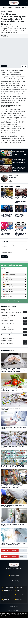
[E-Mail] (10, 180)
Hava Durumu (20, 587)
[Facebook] (10, 581)
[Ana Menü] (1, 2)
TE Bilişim (17, 610)
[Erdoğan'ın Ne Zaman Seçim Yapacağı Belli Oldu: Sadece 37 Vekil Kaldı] (7, 192)
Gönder (4, 256)
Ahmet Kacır (13, 177)
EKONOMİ (17, 7)
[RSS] (18, 581)
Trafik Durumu (19, 590)
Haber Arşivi (19, 599)
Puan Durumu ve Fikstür (7, 595)
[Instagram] (15, 581)
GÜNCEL (3, 7)
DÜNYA (10, 7)
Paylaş (4, 66)
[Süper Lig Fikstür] (26, 306)
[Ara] (26, 2)
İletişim (16, 606)
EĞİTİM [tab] (22, 550)
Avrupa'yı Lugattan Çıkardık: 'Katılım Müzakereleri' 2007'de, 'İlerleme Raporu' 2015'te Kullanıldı (7, 232)
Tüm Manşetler (20, 594)
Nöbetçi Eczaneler (8, 587)
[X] (12, 581)
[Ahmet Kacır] (4, 178)
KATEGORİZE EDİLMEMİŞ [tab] (9, 550)
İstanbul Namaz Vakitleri (7, 591)
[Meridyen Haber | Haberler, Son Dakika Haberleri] (14, 3)
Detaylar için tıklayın (14, 301)
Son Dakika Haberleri (5, 600)
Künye (11, 606)
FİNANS (24, 7)
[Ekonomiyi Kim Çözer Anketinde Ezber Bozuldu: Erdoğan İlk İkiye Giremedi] (21, 208)
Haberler (3, 11)
